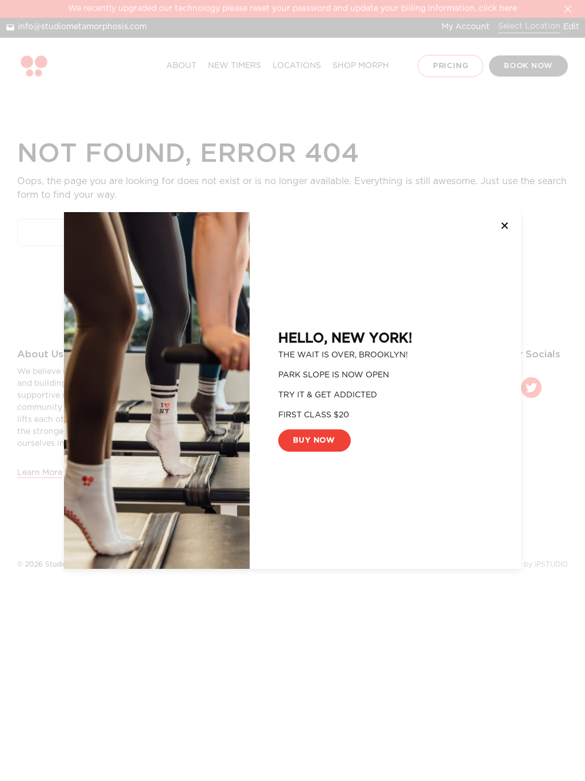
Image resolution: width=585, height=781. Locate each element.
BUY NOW (314, 440)
